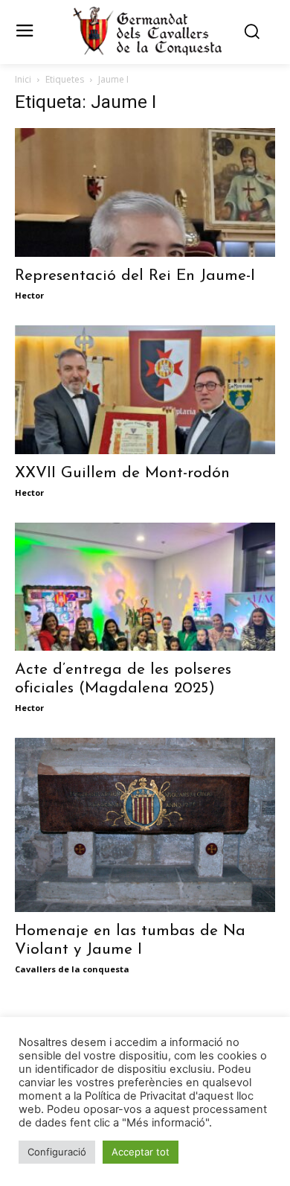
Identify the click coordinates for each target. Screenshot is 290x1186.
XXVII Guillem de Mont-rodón (122, 473)
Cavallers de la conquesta (72, 969)
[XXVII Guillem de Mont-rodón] (145, 389)
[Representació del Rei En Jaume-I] (145, 192)
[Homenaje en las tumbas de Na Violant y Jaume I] (145, 824)
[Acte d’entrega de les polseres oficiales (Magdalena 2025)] (145, 587)
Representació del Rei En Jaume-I (135, 276)
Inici (23, 79)
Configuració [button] (57, 1152)
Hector (29, 295)
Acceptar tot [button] (141, 1152)
